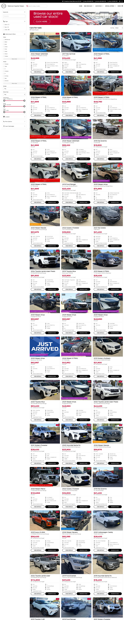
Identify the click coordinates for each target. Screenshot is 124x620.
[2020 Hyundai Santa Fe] (76, 433)
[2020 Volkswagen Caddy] (108, 520)
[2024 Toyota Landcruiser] (45, 564)
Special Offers (109, 6)
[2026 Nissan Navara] (108, 433)
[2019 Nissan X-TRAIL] (108, 260)
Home (80, 6)
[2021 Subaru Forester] (45, 433)
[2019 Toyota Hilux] (76, 260)
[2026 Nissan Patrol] (45, 477)
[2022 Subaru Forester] (76, 216)
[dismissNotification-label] (121, 605)
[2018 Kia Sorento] (108, 129)
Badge (5, 86)
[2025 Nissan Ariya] (108, 173)
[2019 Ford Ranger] (76, 173)
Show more (14, 59)
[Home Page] (3, 6)
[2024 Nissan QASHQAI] (45, 42)
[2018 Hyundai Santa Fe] (108, 564)
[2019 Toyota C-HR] (45, 607)
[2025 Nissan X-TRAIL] (108, 42)
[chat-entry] (119, 613)
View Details (37, 72)
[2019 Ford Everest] (76, 564)
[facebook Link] (120, 1)
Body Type (5, 92)
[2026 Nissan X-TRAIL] (45, 86)
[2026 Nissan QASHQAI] (76, 129)
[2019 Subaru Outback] (108, 347)
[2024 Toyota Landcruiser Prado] (45, 260)
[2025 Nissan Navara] (45, 216)
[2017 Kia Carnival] (76, 42)
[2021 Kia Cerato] (108, 216)
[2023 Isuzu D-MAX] (45, 520)
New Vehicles (88, 6)
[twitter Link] (122, 1)
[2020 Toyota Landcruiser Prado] (108, 390)
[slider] (4, 101)
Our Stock (98, 6)
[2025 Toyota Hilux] (45, 390)
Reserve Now (52, 72)
